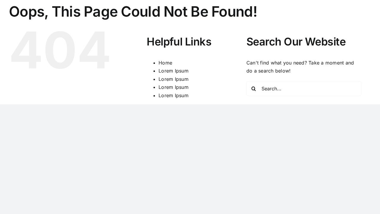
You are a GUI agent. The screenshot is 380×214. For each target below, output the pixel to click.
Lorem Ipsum (174, 71)
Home (165, 63)
